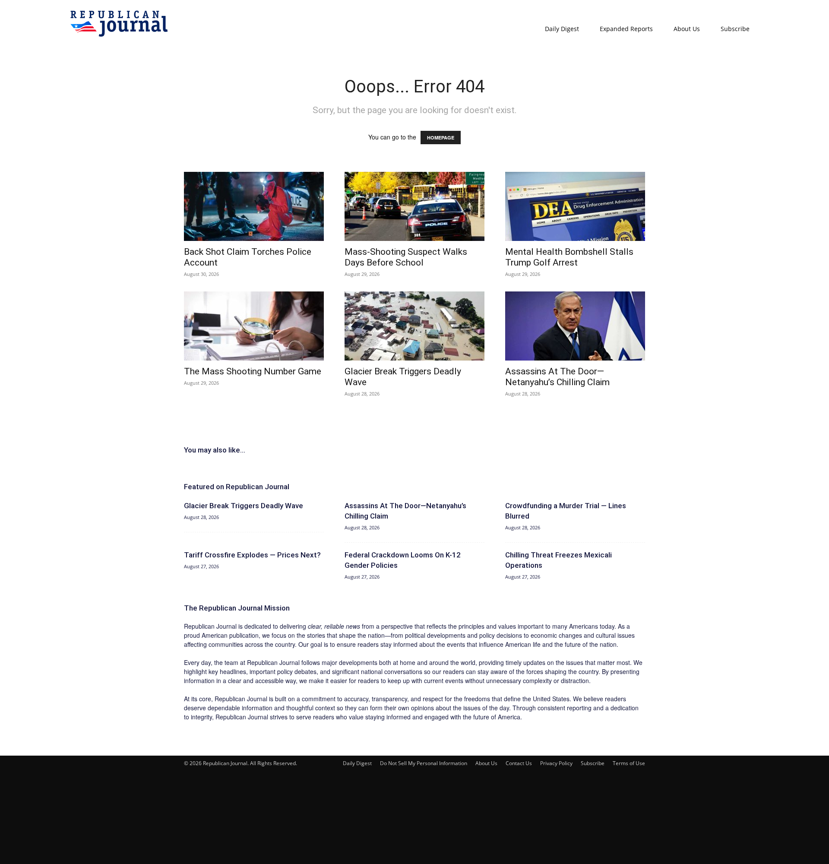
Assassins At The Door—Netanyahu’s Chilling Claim (557, 376)
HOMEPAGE (440, 137)
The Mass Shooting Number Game (252, 371)
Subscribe (735, 29)
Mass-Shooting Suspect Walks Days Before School (406, 257)
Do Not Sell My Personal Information (423, 763)
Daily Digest (562, 29)
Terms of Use (629, 763)
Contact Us (519, 763)
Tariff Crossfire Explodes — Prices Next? (252, 555)
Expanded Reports (626, 29)
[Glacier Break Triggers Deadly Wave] (414, 326)
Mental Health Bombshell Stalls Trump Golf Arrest (569, 257)
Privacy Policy (556, 763)
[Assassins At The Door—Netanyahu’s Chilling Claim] (575, 326)
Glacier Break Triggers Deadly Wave (243, 505)
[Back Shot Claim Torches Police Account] (254, 206)
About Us (687, 29)
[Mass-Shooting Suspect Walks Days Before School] (414, 206)
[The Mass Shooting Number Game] (254, 326)
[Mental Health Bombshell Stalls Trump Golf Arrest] (575, 206)
